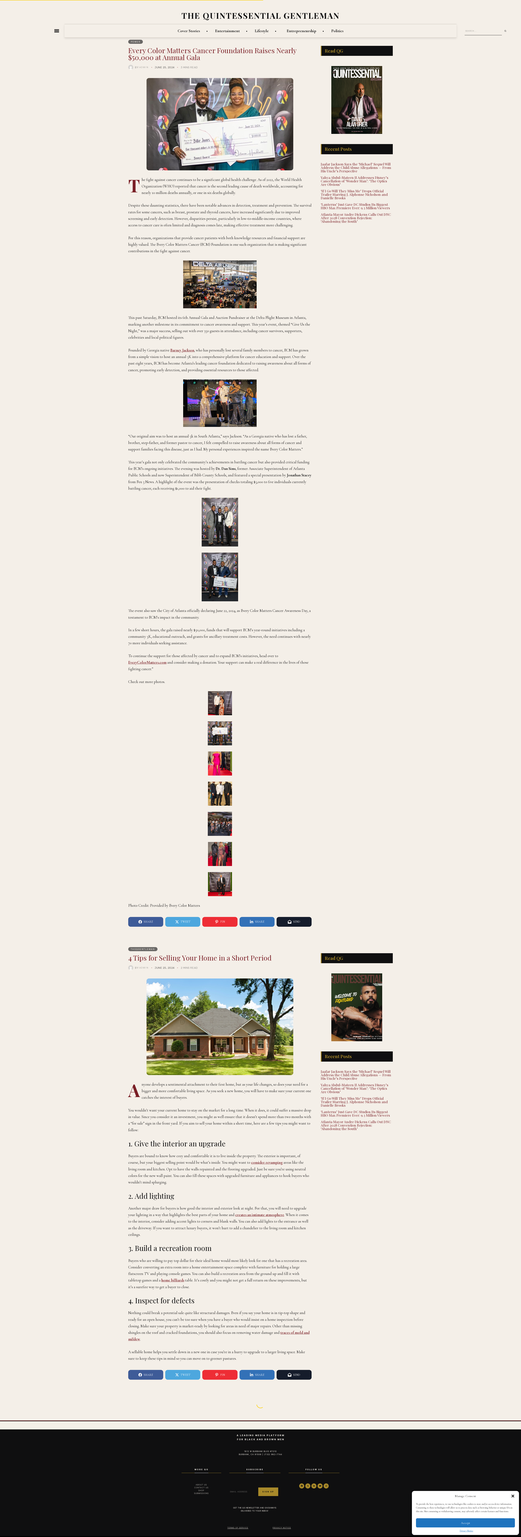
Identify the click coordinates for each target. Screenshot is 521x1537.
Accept (465, 1523)
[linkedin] (313, 1486)
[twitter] (307, 1486)
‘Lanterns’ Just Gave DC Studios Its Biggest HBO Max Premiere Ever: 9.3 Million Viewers (355, 205)
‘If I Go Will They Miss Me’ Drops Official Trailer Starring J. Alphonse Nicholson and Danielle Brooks (354, 193)
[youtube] (320, 1486)
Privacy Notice (466, 1530)
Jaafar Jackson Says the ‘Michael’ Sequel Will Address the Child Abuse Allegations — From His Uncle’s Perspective (356, 167)
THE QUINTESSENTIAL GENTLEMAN (261, 15)
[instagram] (326, 1486)
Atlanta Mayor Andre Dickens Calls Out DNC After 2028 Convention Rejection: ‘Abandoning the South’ (356, 217)
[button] (513, 1496)
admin (144, 67)
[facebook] (301, 1486)
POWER (135, 42)
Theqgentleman (143, 949)
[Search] (506, 31)
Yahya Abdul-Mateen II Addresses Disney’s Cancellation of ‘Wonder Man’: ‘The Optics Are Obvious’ (354, 180)
